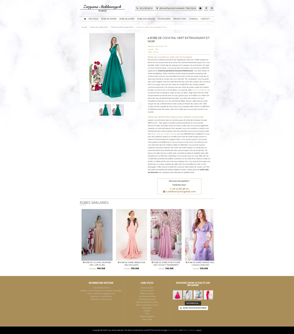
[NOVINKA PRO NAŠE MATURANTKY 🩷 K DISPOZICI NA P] (177, 294)
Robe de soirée (127, 19)
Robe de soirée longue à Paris (122, 27)
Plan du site (147, 319)
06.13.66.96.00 (106, 296)
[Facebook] (206, 8)
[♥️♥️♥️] (187, 294)
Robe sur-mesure (146, 19)
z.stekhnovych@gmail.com (181, 191)
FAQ (147, 314)
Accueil (84, 27)
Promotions (179, 19)
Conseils (193, 19)
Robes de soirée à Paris (99, 27)
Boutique (93, 19)
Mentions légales (147, 316)
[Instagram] (212, 8)
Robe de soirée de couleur (147, 305)
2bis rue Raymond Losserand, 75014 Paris (105, 291)
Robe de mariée (109, 19)
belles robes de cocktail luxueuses (164, 134)
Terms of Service (189, 330)
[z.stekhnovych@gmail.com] (200, 8)
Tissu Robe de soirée (147, 299)
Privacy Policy (173, 330)
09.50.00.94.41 (106, 299)
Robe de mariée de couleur (147, 302)
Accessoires (164, 19)
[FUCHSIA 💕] (208, 294)
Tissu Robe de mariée (147, 296)
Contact (205, 19)
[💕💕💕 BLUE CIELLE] (198, 294)
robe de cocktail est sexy (201, 90)
